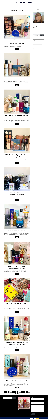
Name (33, 397)
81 (15, 393)
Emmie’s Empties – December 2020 (17, 230)
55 (17, 391)
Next (18, 393)
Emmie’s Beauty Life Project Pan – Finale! (17, 380)
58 (24, 391)
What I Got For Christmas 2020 (17, 192)
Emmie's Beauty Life (24, 2)
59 (26, 391)
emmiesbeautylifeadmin (21, 43)
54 (15, 391)
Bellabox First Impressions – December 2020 (16, 266)
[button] (29, 402)
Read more (17, 48)
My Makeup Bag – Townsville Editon (16, 78)
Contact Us (33, 414)
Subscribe (42, 35)
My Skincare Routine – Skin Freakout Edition (17, 342)
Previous (6, 391)
